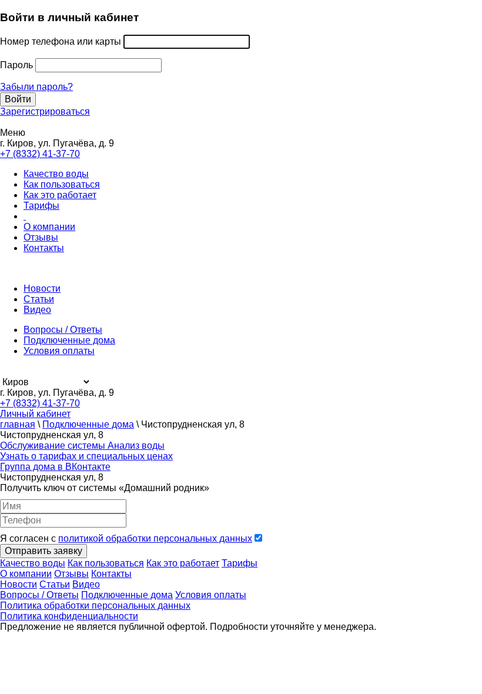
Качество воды (56, 174)
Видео (37, 310)
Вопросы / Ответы (63, 330)
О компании (49, 227)
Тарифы (41, 206)
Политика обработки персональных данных (95, 605)
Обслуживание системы (54, 446)
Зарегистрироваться (45, 111)
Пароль (16, 65)
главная (17, 424)
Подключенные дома (69, 340)
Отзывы (41, 237)
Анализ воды (136, 446)
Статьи (39, 299)
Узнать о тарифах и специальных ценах (86, 456)
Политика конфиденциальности (69, 616)
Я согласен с (126, 538)
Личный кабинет (35, 414)
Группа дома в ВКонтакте (55, 467)
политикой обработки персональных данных (155, 538)
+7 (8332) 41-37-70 (40, 154)
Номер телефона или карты (60, 41)
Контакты (44, 248)
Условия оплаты (59, 351)
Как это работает (60, 195)
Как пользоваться (62, 184)
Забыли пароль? (36, 87)
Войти (18, 99)
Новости (42, 288)
